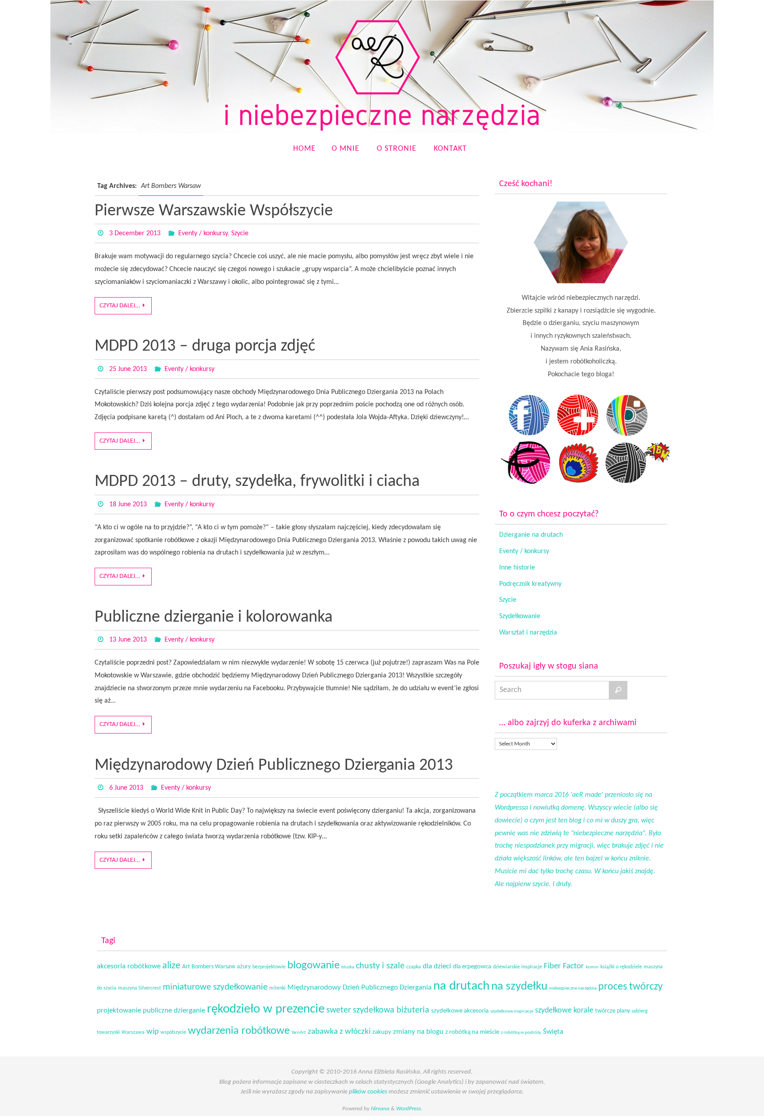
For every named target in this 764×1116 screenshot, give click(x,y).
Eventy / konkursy (203, 233)
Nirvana (380, 1109)
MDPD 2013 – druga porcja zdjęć (205, 346)
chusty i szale (380, 966)
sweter (338, 1010)
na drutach (461, 986)
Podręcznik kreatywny (530, 584)
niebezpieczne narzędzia (572, 988)
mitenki (277, 988)
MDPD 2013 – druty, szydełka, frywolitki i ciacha (257, 481)
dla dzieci (437, 966)
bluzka (347, 967)
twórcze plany (612, 1011)
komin (592, 967)
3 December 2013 (134, 233)
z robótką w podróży (521, 1032)
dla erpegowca (472, 966)
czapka (413, 967)
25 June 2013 (128, 369)
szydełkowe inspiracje (511, 1011)
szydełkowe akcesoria (460, 1011)
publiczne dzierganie (174, 1010)
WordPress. (409, 1109)
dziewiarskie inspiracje (517, 967)
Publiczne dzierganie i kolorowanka (213, 617)
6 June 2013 (126, 787)
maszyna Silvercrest (139, 988)
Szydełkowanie (519, 616)
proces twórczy (630, 987)
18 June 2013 (128, 504)
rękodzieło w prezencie (266, 1009)
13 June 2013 (128, 639)
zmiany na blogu (418, 1032)
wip (152, 1032)
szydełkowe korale (564, 1010)
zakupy (381, 1032)
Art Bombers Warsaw (208, 967)
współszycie (173, 1032)
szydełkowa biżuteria (391, 1010)
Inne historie (517, 567)
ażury (244, 967)
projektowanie (119, 1010)
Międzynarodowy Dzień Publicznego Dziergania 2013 (274, 765)
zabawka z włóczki (339, 1032)
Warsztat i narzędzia (528, 632)
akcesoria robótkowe (128, 966)
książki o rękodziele (621, 967)
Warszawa (133, 1032)
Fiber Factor (564, 966)
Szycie (239, 233)
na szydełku (519, 987)
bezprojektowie (269, 967)
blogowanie (313, 965)
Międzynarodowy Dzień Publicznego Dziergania (359, 987)
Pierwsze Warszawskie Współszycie (214, 211)
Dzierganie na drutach (531, 535)
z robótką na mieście (472, 1032)
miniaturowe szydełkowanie (215, 987)
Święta (553, 1032)
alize (171, 966)
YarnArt (298, 1032)
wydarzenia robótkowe (239, 1030)
